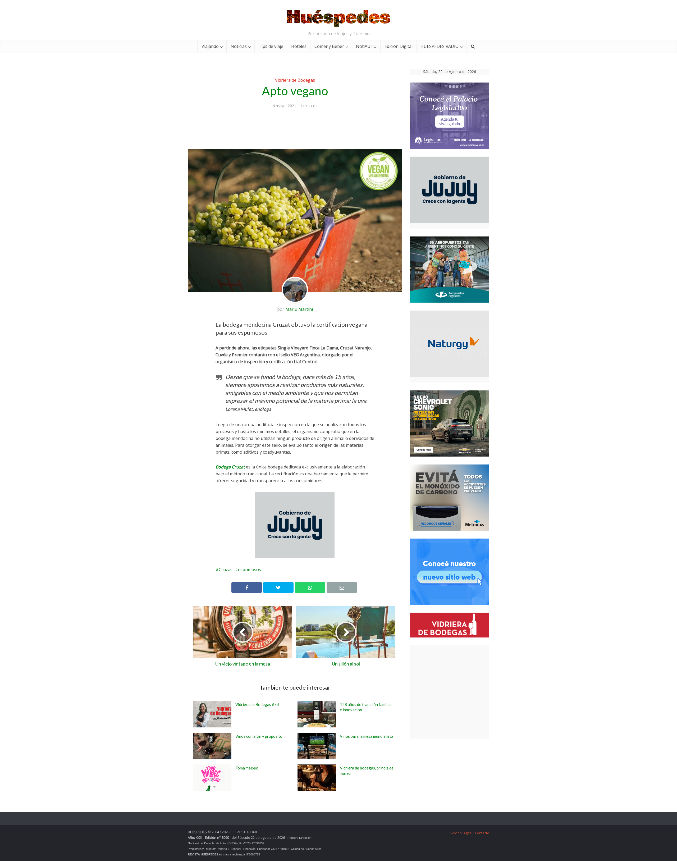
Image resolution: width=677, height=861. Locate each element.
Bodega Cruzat (230, 467)
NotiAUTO (366, 46)
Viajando (210, 46)
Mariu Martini (299, 309)
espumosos (249, 569)
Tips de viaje (271, 46)
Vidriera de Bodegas (295, 80)
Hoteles (299, 46)
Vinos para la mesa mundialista (366, 736)
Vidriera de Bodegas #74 (257, 704)
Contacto (482, 833)
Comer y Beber (329, 46)
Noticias (239, 46)
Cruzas (225, 569)
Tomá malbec (246, 768)
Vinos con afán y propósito (258, 736)
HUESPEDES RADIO (439, 46)
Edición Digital (399, 46)
